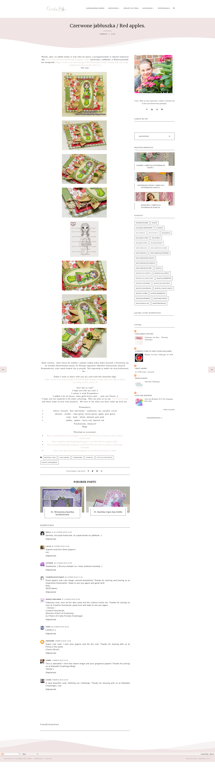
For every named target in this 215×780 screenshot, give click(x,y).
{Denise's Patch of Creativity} (60, 613)
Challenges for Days (144, 334)
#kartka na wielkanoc (162, 283)
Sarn (48, 627)
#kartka (158, 268)
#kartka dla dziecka (143, 273)
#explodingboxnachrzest (145, 258)
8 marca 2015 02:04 (60, 680)
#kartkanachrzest (160, 298)
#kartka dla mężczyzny (144, 278)
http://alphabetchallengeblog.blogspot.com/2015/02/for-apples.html (85, 441)
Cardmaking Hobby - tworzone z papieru (34, 758)
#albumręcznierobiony (144, 228)
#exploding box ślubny (158, 248)
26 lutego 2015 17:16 (74, 577)
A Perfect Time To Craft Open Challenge (153, 351)
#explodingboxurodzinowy (146, 263)
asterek (49, 563)
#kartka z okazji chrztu (164, 288)
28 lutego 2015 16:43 (60, 627)
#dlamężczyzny (141, 243)
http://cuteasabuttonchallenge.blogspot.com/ (67, 59)
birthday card (50, 457)
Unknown (50, 641)
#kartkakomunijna (143, 298)
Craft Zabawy (141, 368)
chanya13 (89, 457)
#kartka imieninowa (164, 278)
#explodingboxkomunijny (159, 253)
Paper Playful (141, 378)
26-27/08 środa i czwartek (144, 372)
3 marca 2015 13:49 (63, 641)
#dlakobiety (156, 238)
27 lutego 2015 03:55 (71, 599)
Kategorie (113, 8)
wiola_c (49, 532)
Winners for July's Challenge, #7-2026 (159, 354)
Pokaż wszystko (169, 409)
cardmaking (77, 457)
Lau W (48, 546)
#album (154, 223)
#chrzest (159, 228)
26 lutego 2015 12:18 (63, 532)
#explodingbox (141, 253)
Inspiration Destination (56, 583)
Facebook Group (119, 399)
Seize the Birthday (143, 395)
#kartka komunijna (143, 283)
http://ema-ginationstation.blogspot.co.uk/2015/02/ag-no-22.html (84, 450)
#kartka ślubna (142, 293)
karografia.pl (204, 758)
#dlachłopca (153, 233)
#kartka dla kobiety (161, 273)
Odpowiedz (51, 539)
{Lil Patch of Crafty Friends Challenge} (64, 616)
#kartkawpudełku (159, 303)
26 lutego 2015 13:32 (61, 546)
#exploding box (141, 248)
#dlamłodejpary (157, 243)
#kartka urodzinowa (143, 288)
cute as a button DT (105, 457)
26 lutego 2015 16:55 (63, 563)
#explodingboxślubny (144, 268)
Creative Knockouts (55, 611)
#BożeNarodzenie (142, 223)
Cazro (48, 680)
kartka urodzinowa (49, 462)
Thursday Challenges (152, 382)
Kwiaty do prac (131, 8)
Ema (48, 586)
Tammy (48, 660)
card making (64, 457)
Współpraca (164, 8)
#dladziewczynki (142, 238)
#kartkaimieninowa (158, 293)
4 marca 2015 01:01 (60, 660)
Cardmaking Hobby (95, 8)
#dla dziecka (140, 233)
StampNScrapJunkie (55, 577)
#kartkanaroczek (142, 303)
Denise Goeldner (53, 599)
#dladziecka (166, 233)
